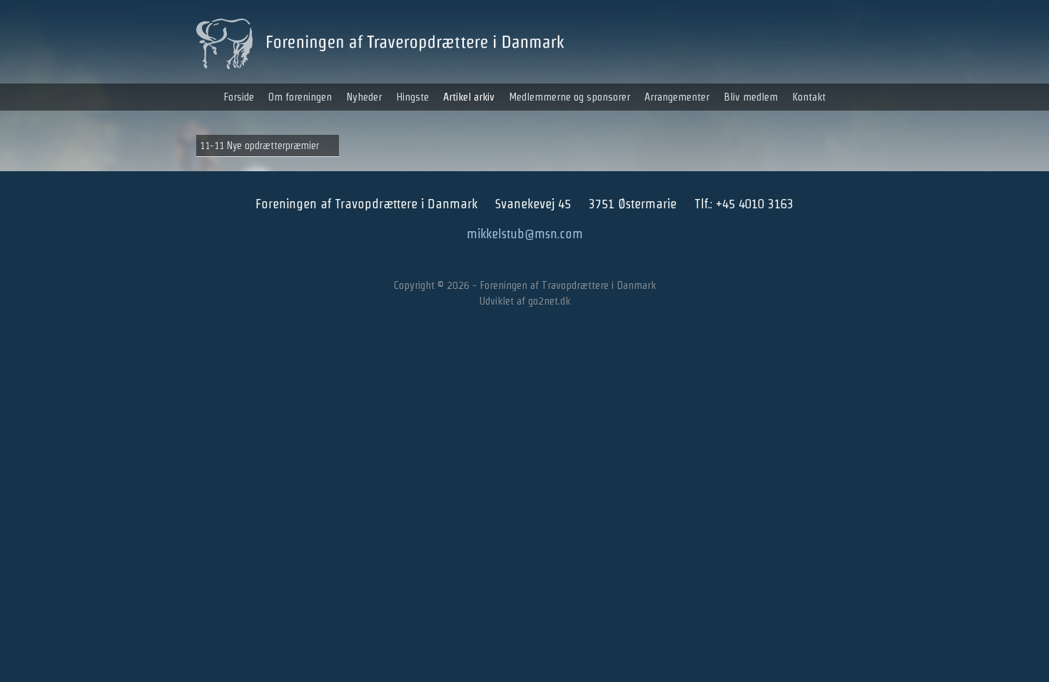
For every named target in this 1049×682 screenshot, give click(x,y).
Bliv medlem (751, 97)
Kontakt (809, 97)
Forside (238, 97)
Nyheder (364, 97)
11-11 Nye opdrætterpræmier (259, 145)
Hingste (412, 97)
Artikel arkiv (469, 97)
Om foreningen (300, 97)
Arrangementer (676, 97)
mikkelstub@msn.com (525, 233)
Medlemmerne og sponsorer (569, 97)
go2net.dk (549, 301)
